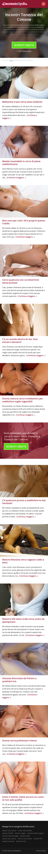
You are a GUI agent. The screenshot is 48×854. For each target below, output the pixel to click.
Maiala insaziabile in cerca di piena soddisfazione (21, 163)
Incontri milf (38, 839)
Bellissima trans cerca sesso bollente (22, 101)
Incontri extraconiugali (10, 836)
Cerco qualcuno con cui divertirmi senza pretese (20, 281)
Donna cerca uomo (9, 830)
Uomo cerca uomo (9, 839)
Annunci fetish (25, 836)
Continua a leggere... (16, 177)
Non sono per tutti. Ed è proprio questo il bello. (23, 222)
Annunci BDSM (7, 833)
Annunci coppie (20, 833)
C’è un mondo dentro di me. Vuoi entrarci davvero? (20, 341)
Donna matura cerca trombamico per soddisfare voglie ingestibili (22, 400)
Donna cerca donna (25, 839)
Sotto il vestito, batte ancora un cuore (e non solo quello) (23, 798)
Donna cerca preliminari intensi (19, 740)
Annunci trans (21, 841)
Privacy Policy (41, 851)
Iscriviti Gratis (24, 45)
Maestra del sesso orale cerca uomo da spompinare (23, 620)
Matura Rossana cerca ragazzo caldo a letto (23, 561)
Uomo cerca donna (25, 830)
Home (11, 60)
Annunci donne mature (35, 833)
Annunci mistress (8, 841)
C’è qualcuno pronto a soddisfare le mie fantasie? (24, 502)
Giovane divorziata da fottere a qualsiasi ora (19, 680)
